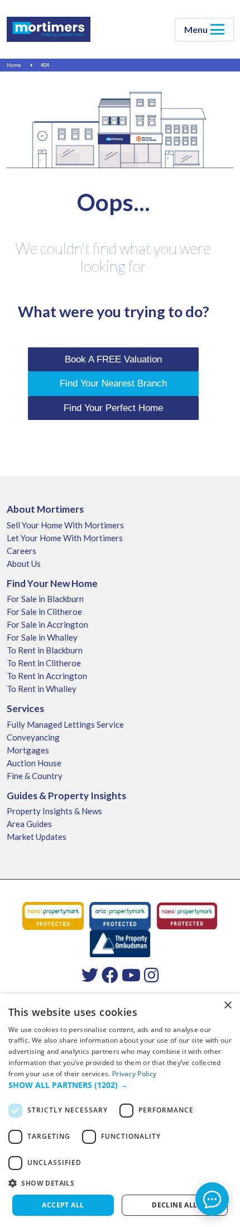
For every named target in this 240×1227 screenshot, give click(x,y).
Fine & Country (35, 776)
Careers (21, 551)
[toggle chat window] (212, 1199)
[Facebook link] (110, 975)
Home (14, 65)
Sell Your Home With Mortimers (65, 525)
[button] (120, 1085)
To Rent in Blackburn (45, 650)
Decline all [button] (174, 1205)
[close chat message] (219, 1091)
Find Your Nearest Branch (113, 383)
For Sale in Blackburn (45, 599)
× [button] (227, 1005)
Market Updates (36, 837)
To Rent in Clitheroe (44, 663)
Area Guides (29, 824)
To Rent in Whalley (41, 689)
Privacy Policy (134, 1073)
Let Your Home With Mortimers (65, 538)
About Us (24, 563)
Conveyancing (33, 737)
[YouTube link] (131, 975)
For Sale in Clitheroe (44, 612)
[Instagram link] (151, 975)
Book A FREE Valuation (113, 359)
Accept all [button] (63, 1205)
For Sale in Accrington (47, 624)
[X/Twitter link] (89, 975)
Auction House (34, 763)
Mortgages (28, 750)
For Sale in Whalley (42, 637)
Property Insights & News (54, 811)
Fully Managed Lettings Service (65, 724)
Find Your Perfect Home (113, 408)
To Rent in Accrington (47, 676)
